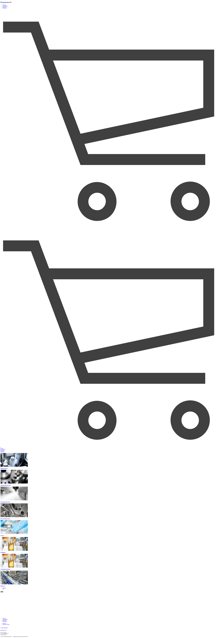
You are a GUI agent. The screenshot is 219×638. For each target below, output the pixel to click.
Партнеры (5, 6)
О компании (5, 5)
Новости (4, 623)
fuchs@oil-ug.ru (3, 630)
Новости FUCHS (6, 624)
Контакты (5, 7)
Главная (4, 587)
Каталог (4, 4)
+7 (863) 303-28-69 (4, 627)
